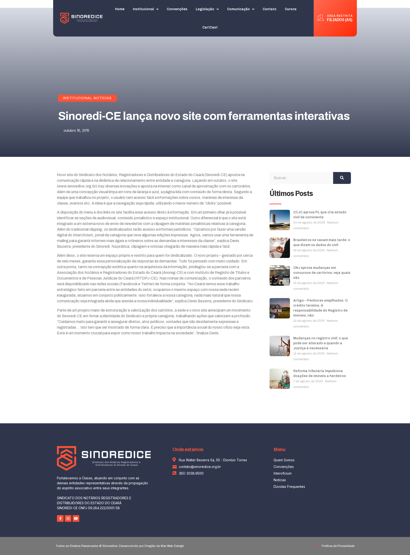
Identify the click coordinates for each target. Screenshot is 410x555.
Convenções (177, 9)
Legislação (205, 9)
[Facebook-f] (60, 518)
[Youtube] (76, 518)
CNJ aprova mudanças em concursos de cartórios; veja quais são (321, 273)
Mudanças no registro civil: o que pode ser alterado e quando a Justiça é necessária (320, 343)
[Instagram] (68, 518)
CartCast (210, 27)
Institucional (143, 9)
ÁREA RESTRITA (340, 16)
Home (120, 9)
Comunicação (238, 9)
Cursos (291, 9)
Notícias (103, 98)
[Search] (342, 178)
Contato (269, 9)
